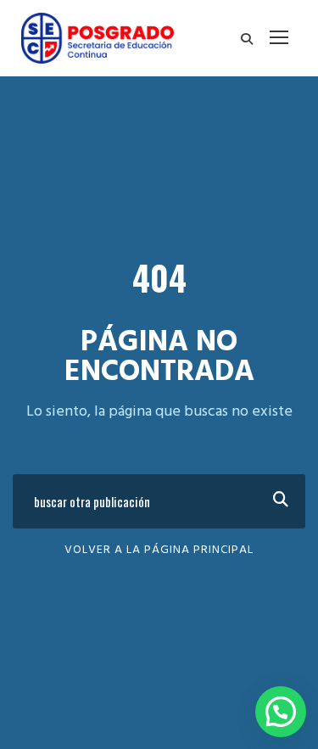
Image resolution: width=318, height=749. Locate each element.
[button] (280, 711)
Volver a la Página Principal (159, 550)
